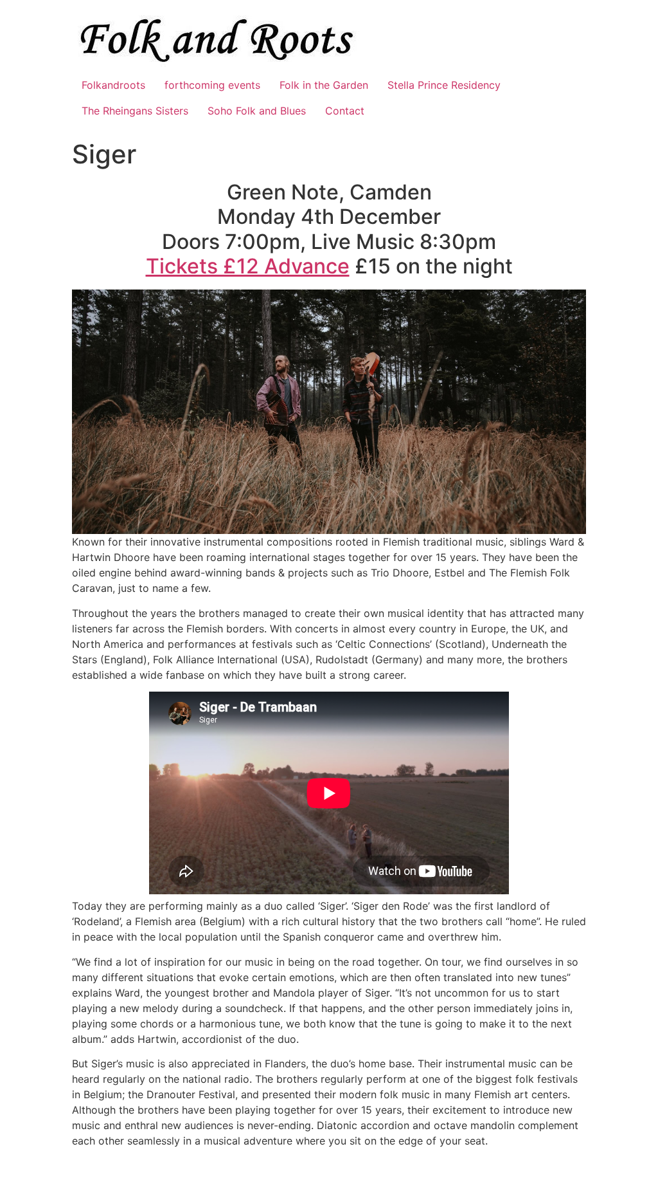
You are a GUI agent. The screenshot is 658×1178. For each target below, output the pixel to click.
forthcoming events (212, 84)
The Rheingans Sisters (135, 110)
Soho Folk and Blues (257, 110)
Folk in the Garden (324, 84)
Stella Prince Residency (444, 84)
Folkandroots (113, 84)
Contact (344, 110)
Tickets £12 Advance (248, 266)
